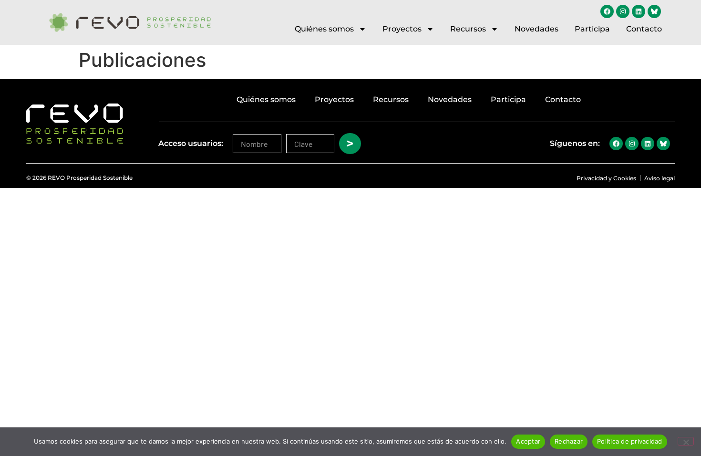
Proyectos (402, 28)
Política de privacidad (629, 441)
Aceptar (528, 441)
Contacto (644, 28)
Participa (592, 28)
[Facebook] (607, 11)
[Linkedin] (638, 11)
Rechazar (569, 441)
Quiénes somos (324, 28)
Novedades (536, 28)
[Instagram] (622, 11)
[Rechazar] (686, 441)
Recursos (468, 28)
